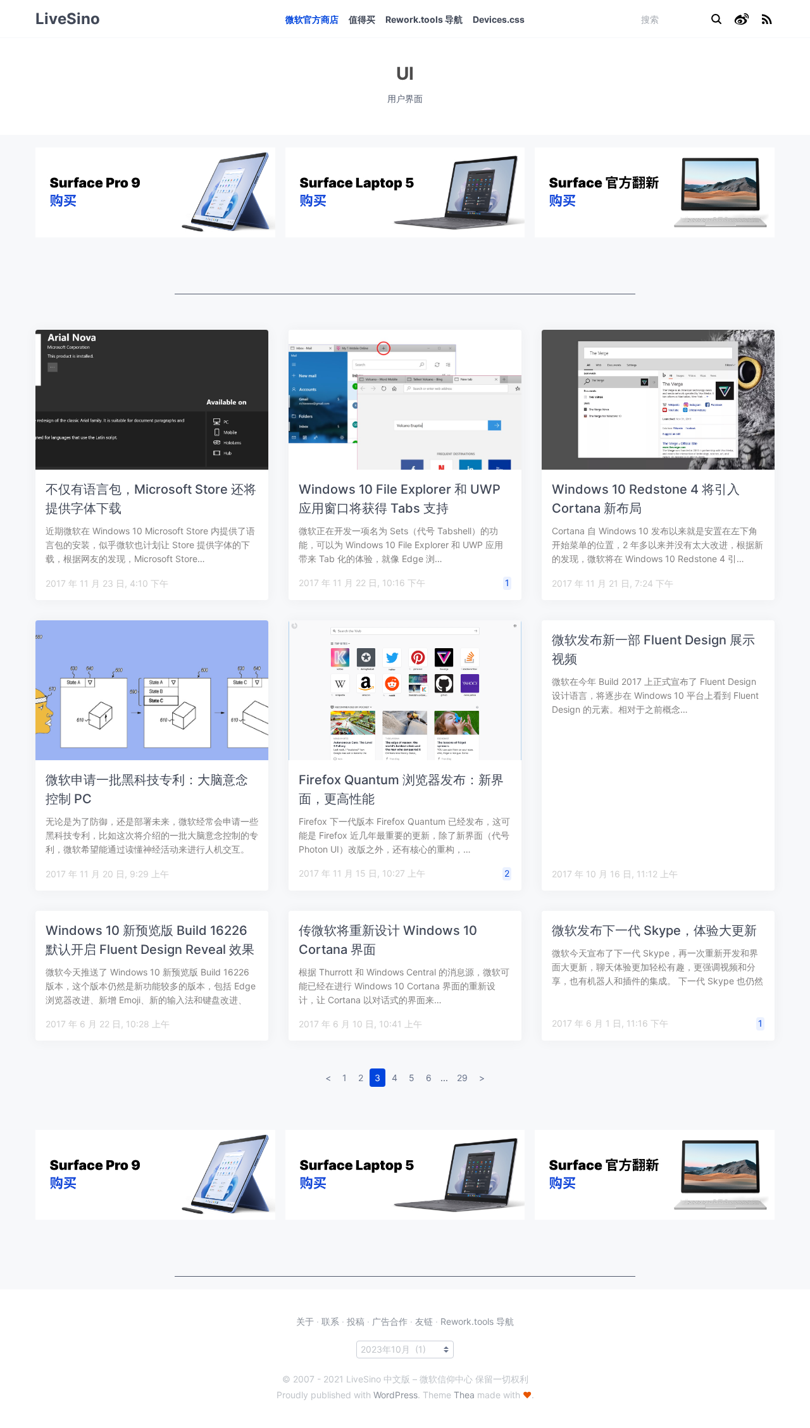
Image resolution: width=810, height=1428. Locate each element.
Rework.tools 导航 (424, 19)
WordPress (395, 1394)
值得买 (362, 19)
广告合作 (390, 1321)
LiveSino (67, 18)
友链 (424, 1321)
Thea (464, 1394)
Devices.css (499, 19)
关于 (305, 1321)
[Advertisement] (405, 265)
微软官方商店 (312, 19)
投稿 (355, 1321)
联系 (330, 1321)
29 (462, 1077)
